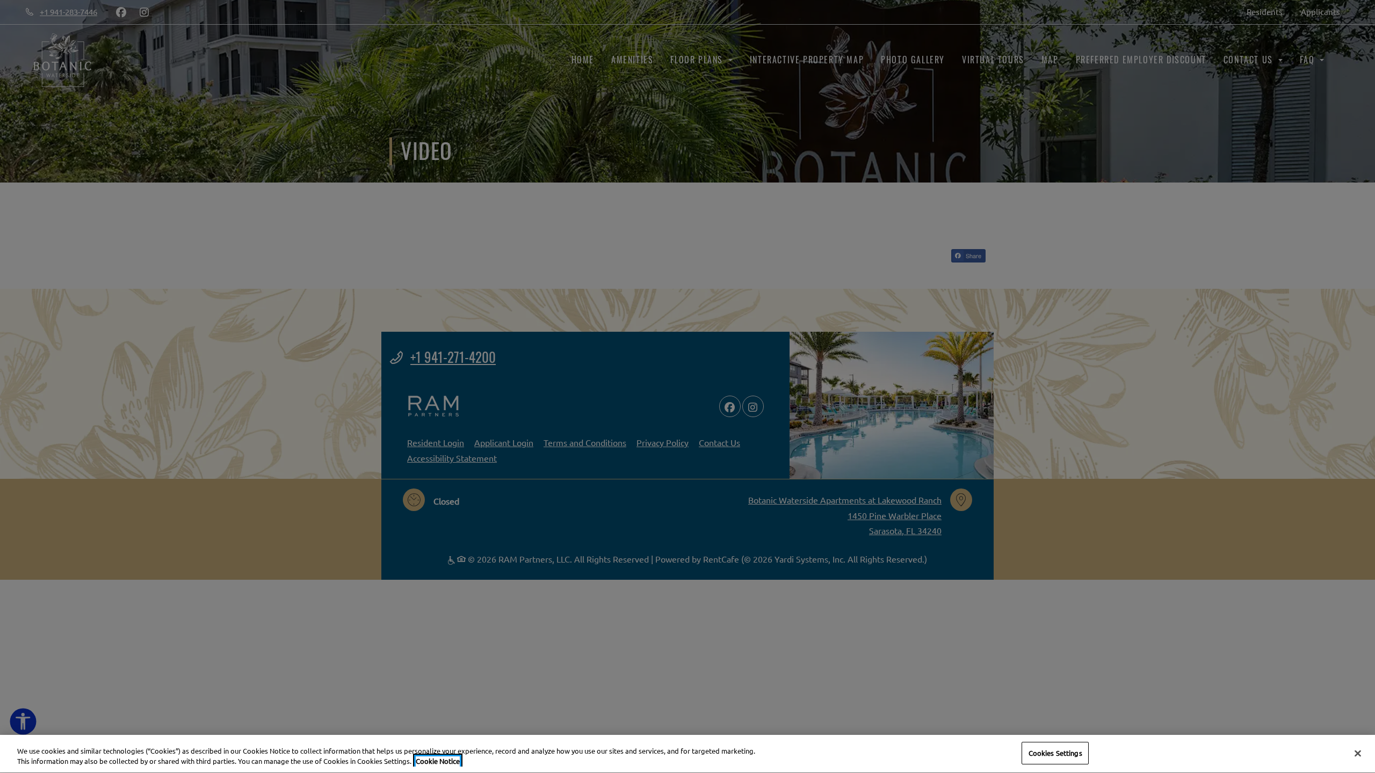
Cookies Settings (1055, 752)
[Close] (1358, 753)
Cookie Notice (438, 761)
